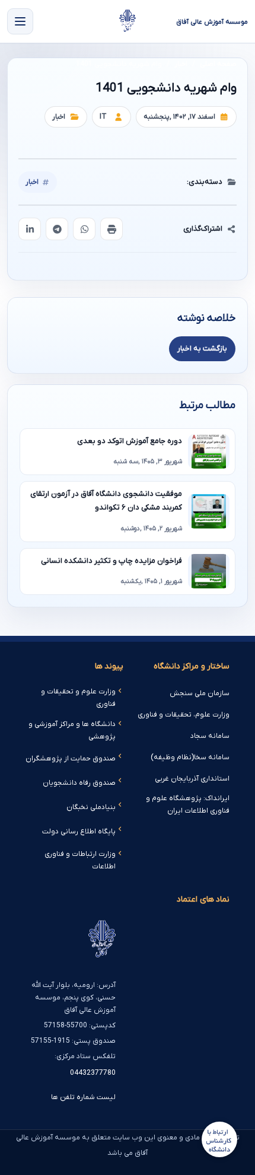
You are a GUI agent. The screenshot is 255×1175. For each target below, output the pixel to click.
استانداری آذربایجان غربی (192, 779)
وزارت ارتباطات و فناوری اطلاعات (80, 860)
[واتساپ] (84, 229)
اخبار (180, 64)
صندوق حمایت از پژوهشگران (71, 758)
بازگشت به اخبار (202, 348)
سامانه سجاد (210, 736)
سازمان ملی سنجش (200, 693)
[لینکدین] (29, 229)
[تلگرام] (57, 229)
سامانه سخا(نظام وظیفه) (190, 757)
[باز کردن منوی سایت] (20, 21)
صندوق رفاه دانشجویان (79, 783)
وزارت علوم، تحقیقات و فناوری (184, 714)
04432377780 (93, 1073)
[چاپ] (111, 229)
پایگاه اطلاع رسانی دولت (79, 831)
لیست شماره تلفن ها (83, 1097)
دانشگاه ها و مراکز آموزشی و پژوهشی (72, 730)
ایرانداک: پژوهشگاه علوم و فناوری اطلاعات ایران (188, 805)
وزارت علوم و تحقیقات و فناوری (78, 698)
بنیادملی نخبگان (91, 807)
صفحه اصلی (218, 64)
